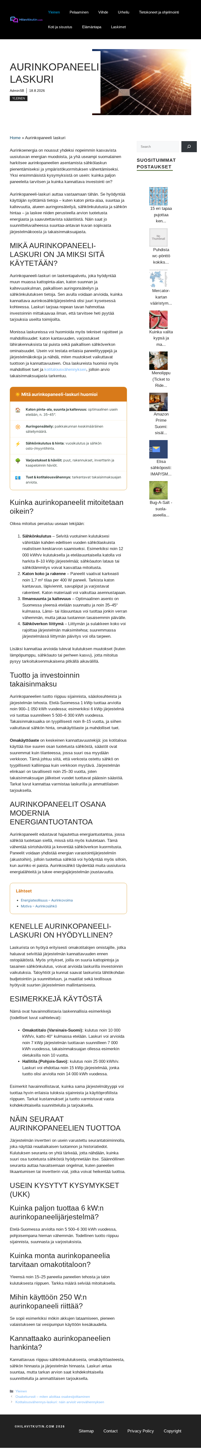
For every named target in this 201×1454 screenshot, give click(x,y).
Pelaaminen (79, 12)
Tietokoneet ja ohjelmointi (159, 12)
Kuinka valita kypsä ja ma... (161, 338)
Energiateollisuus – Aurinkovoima (47, 900)
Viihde (103, 12)
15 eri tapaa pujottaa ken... (161, 214)
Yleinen (54, 12)
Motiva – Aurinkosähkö (39, 906)
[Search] (189, 146)
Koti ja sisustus (60, 27)
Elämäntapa (91, 27)
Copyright (172, 1431)
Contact (110, 1431)
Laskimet (118, 27)
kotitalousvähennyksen (65, 369)
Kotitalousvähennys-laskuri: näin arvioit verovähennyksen (59, 1402)
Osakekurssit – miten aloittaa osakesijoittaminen (52, 1397)
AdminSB (17, 91)
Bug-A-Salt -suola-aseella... (161, 508)
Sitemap (86, 1431)
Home (15, 137)
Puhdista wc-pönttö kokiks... (161, 256)
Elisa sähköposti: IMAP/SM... (161, 467)
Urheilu (123, 12)
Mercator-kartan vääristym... (161, 297)
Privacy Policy (140, 1431)
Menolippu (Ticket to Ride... (161, 379)
